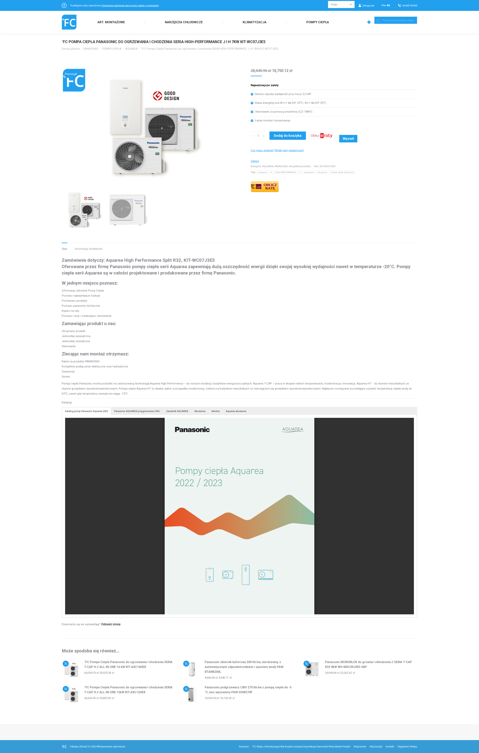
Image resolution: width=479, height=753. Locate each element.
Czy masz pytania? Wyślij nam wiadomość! (277, 150)
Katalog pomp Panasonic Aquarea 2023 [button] (86, 411)
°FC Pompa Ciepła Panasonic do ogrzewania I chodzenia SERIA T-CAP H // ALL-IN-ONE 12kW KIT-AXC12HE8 (128, 690)
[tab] (64, 247)
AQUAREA (268, 166)
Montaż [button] (216, 411)
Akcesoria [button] (199, 411)
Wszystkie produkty (299, 166)
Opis (64, 249)
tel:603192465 (409, 5)
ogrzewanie (309, 172)
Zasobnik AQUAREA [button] (177, 411)
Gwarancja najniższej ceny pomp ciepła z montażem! (130, 5)
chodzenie (262, 172)
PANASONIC (281, 166)
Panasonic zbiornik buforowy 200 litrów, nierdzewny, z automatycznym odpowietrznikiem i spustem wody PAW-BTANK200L (244, 667)
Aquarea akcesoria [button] (236, 411)
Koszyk (361, 22)
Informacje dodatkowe (89, 249)
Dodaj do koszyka (287, 136)
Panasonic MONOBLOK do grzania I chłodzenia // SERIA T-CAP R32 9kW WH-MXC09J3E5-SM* (368, 664)
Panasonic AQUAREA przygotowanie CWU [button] (137, 411)
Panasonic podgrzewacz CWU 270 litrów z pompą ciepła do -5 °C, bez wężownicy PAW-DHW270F (248, 690)
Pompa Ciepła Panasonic (342, 172)
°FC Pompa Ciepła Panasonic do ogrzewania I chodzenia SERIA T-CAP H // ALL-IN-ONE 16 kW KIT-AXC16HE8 (128, 664)
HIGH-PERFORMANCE (285, 172)
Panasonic (322, 172)
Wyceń (348, 138)
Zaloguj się (368, 5)
